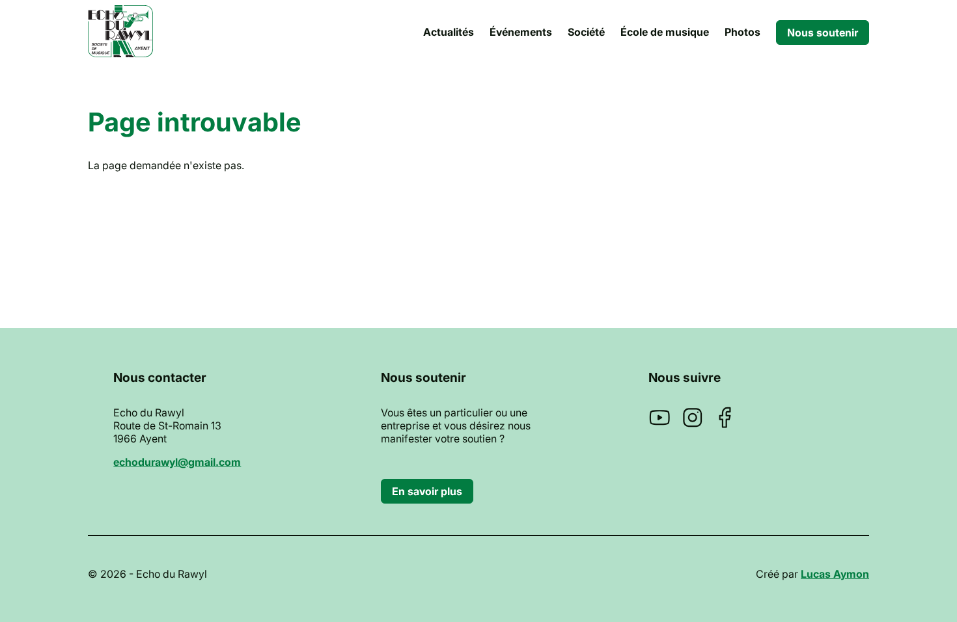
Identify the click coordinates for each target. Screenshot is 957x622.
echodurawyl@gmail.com (177, 461)
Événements (521, 31)
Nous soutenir (822, 32)
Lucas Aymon (835, 573)
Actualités (448, 31)
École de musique (664, 31)
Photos (742, 31)
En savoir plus (427, 491)
